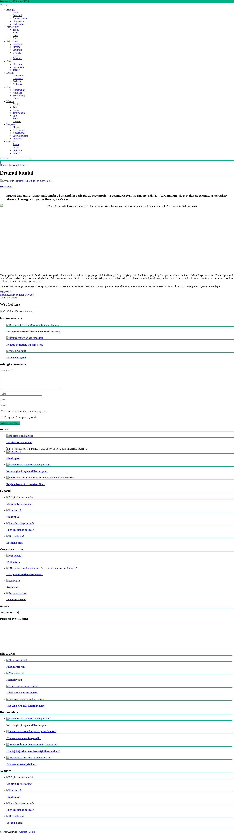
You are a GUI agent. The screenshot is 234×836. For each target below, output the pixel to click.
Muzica (10, 101)
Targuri (16, 69)
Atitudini (10, 9)
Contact (23, 831)
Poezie (16, 144)
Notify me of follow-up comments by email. (26, 411)
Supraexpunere (20, 135)
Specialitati (18, 67)
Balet (15, 32)
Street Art (17, 58)
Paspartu (10, 124)
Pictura (16, 47)
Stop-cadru (18, 21)
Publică (16, 153)
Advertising (19, 133)
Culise (16, 98)
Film (8, 87)
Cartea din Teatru (8, 297)
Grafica (16, 55)
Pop (15, 115)
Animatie (17, 92)
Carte (9, 61)
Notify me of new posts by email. (20, 417)
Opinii (16, 12)
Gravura (17, 52)
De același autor (23, 311)
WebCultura (6, 186)
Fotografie (18, 44)
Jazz (15, 107)
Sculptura (17, 49)
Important (17, 150)
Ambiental (18, 78)
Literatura (17, 64)
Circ (15, 38)
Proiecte (17, 138)
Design (10, 72)
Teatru (16, 29)
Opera (16, 110)
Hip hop (17, 121)
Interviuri (17, 15)
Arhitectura (18, 75)
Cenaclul (10, 141)
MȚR (9, 291)
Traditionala (19, 112)
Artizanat (17, 84)
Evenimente (19, 130)
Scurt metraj (19, 95)
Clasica (16, 104)
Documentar (19, 90)
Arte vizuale (12, 41)
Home (3, 165)
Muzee (16, 127)
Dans (15, 35)
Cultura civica (20, 18)
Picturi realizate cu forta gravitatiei (17, 294)
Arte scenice (12, 26)
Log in (32, 831)
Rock (15, 118)
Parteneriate (19, 24)
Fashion (17, 81)
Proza (15, 147)
